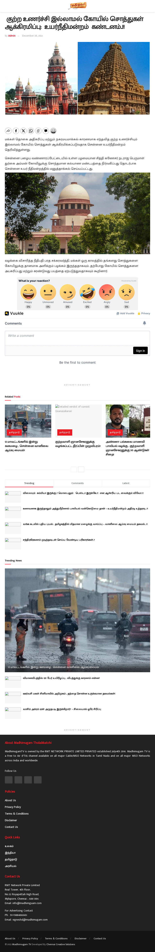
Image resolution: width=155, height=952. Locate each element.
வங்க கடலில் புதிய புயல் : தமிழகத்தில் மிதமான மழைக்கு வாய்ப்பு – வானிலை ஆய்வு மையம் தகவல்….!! (85, 524)
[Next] (81, 469)
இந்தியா (10, 852)
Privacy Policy (13, 807)
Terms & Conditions (17, 813)
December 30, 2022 (32, 35)
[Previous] (74, 469)
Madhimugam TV (21, 944)
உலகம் (9, 846)
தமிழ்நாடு (14, 432)
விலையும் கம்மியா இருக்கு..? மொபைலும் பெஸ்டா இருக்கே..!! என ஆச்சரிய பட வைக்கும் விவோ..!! (84, 493)
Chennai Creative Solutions (60, 944)
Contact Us (11, 827)
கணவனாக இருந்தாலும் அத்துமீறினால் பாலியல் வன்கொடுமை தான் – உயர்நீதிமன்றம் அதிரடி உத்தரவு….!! (85, 508)
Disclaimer (11, 820)
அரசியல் (10, 866)
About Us (10, 800)
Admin (12, 35)
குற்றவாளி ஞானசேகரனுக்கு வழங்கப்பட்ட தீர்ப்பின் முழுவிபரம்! (77, 443)
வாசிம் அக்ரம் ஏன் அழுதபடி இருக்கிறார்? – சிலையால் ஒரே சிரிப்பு (62, 709)
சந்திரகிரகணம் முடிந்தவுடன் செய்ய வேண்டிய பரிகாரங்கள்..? (59, 540)
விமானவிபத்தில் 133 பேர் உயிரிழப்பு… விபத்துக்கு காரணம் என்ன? (61, 678)
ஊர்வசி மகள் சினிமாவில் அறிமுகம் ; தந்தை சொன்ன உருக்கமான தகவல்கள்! (69, 693)
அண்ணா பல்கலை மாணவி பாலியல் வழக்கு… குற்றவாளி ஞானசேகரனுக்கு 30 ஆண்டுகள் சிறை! (127, 448)
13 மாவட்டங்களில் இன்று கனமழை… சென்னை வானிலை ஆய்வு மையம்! (26, 446)
